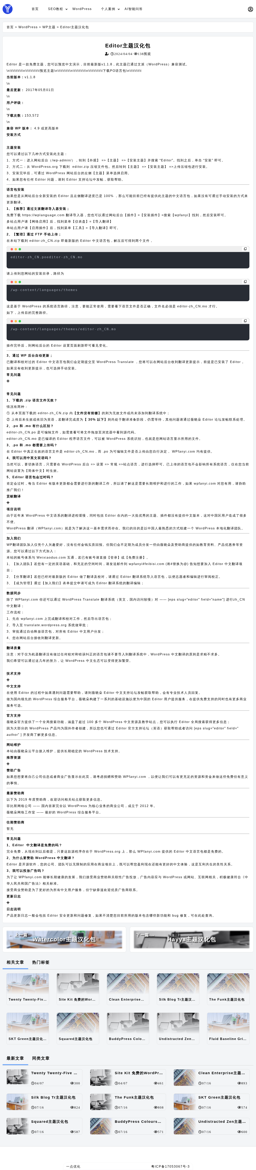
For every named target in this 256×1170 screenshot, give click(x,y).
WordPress (82, 9)
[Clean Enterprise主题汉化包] (128, 983)
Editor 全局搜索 (191, 722)
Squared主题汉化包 (76, 1039)
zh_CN (239, 599)
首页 (35, 9)
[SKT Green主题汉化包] (28, 1023)
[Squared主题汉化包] (78, 1023)
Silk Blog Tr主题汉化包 (179, 999)
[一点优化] (8, 9)
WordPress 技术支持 (100, 751)
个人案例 (108, 9)
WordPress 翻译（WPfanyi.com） (36, 528)
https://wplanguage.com (43, 215)
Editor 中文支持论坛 (120, 692)
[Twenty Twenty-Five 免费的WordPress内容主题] (28, 983)
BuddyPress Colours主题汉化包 (129, 1039)
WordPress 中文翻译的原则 (173, 654)
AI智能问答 (134, 9)
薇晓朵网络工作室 (21, 812)
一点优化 (73, 1166)
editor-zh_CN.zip (44, 240)
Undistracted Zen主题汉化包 (179, 1039)
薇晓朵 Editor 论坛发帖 (210, 419)
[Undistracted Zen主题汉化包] (178, 1023)
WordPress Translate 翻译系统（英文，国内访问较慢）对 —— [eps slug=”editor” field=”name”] (144, 599)
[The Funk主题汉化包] (228, 983)
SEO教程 (55, 9)
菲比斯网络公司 (19, 806)
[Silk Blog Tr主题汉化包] (178, 983)
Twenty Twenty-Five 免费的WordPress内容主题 (29, 999)
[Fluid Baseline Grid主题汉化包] (228, 1023)
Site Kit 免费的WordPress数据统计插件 (79, 999)
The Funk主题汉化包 (227, 999)
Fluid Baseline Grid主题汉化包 (229, 1039)
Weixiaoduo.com (51, 557)
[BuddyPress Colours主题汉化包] (128, 1023)
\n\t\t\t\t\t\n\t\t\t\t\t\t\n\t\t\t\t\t (38, 70)
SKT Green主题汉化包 (28, 1039)
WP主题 (49, 27)
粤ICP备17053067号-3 (170, 1166)
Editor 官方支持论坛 (133, 728)
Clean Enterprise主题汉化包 (129, 999)
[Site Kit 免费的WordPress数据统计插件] (78, 983)
